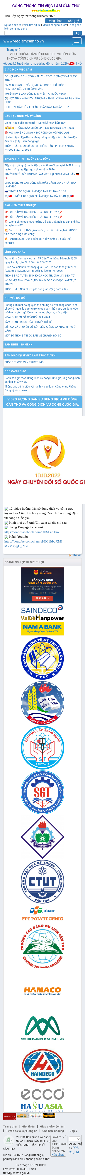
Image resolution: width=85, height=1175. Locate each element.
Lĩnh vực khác (15, 251)
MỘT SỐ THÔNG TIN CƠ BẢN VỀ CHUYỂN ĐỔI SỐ (33, 335)
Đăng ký (73, 21)
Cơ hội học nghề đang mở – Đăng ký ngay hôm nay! (35, 122)
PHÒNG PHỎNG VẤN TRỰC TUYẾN (24, 362)
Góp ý (73, 1131)
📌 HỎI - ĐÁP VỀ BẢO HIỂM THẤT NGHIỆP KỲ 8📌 (33, 216)
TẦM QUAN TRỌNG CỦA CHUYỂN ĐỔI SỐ (28, 322)
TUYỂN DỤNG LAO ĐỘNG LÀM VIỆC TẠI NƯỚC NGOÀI (35, 93)
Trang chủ (13, 49)
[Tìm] (77, 33)
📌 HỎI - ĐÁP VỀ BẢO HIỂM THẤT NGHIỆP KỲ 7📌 (33, 212)
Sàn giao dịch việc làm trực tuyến (30, 355)
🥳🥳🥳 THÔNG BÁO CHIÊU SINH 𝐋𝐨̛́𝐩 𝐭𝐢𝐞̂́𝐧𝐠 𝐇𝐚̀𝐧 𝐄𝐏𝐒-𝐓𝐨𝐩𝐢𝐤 (39, 127)
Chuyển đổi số (15, 298)
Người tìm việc (12, 24)
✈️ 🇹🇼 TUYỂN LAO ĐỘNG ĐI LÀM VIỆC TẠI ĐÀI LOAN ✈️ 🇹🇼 (39, 196)
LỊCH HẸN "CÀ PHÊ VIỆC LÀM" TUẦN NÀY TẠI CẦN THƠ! (37, 107)
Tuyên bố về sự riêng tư (21, 1131)
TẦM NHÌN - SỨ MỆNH (18, 344)
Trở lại (76, 555)
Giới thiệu (28, 1126)
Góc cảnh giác (15, 371)
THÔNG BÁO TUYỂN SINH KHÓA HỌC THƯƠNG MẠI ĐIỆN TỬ (39, 275)
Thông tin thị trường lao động (28, 158)
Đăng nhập (55, 21)
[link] (31, 532)
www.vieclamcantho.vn (23, 41)
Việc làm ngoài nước (54, 24)
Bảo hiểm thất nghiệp (20, 205)
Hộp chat (58, 1154)
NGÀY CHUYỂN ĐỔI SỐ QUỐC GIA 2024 (27, 317)
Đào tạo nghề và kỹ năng (23, 116)
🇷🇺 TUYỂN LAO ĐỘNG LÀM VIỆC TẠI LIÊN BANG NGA (35, 191)
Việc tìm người (32, 24)
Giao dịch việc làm (18, 69)
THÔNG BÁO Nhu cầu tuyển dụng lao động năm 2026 (36, 289)
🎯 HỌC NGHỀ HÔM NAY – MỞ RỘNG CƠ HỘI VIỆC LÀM (37, 132)
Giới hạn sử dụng (53, 1131)
